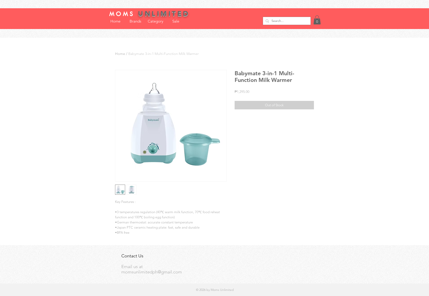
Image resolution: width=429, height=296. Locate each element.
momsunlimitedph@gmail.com (151, 272)
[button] (317, 20)
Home (120, 54)
